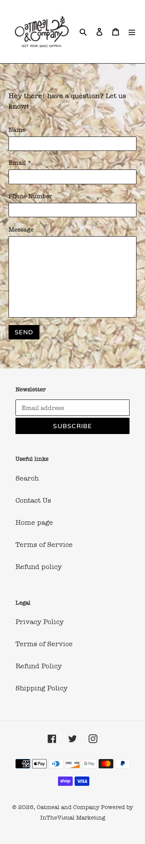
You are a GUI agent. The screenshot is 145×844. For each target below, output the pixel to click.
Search (27, 478)
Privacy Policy (39, 621)
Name (17, 129)
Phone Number (30, 196)
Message (21, 229)
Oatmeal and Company (68, 807)
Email (20, 162)
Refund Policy (38, 666)
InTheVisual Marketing (72, 817)
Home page (34, 522)
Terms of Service (44, 544)
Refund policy (38, 566)
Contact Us (33, 500)
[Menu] (132, 31)
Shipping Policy (41, 688)
